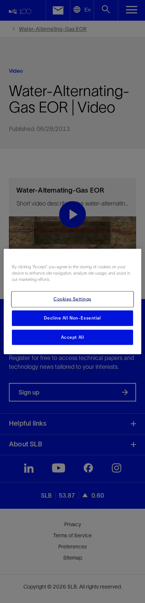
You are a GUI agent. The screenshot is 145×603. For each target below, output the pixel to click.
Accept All (72, 337)
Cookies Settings (72, 298)
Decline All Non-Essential (72, 317)
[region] (73, 301)
